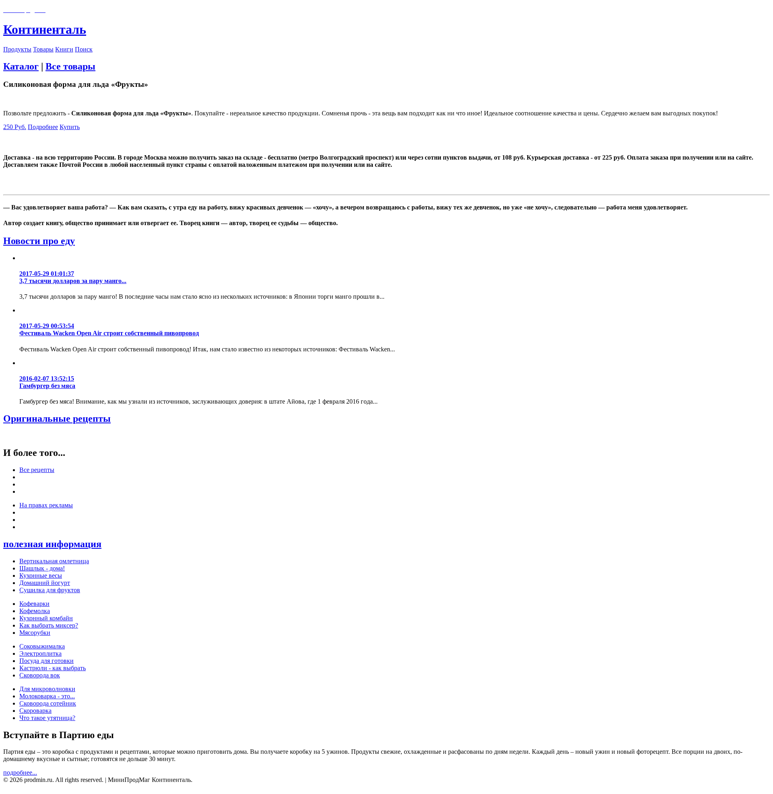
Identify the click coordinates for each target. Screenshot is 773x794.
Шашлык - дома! (42, 568)
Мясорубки (34, 632)
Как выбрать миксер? (48, 625)
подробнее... (20, 772)
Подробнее (43, 126)
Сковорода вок (39, 675)
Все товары (70, 66)
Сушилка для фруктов (49, 590)
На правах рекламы (46, 505)
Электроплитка (40, 653)
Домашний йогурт (44, 582)
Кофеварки (34, 603)
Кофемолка (34, 610)
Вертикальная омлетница (54, 561)
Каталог (21, 66)
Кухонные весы (40, 575)
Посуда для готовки (46, 660)
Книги (64, 49)
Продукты (17, 49)
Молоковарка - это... (47, 696)
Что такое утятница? (47, 717)
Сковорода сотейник (47, 703)
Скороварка (35, 710)
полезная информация (52, 544)
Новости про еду (39, 241)
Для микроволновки (47, 688)
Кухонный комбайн (46, 618)
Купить (70, 126)
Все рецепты (36, 469)
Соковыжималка (42, 646)
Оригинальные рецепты (57, 418)
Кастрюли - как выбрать (52, 668)
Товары (43, 49)
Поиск (84, 49)
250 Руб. (14, 126)
